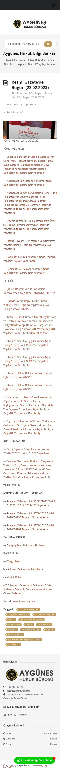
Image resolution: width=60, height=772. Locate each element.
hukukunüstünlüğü (31, 629)
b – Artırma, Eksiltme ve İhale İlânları (23, 569)
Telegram (22, 714)
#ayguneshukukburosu (18, 614)
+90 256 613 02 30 (14, 687)
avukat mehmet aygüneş (32, 619)
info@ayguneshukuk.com (18, 690)
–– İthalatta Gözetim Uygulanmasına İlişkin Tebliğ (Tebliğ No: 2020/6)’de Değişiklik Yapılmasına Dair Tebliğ (27, 361)
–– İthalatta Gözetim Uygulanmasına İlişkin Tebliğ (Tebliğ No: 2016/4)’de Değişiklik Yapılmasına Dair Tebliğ (27, 345)
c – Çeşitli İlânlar (12, 577)
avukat (11, 619)
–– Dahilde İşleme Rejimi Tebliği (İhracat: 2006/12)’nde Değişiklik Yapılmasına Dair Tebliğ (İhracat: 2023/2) (26, 305)
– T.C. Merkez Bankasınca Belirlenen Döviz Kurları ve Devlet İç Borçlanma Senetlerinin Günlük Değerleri (27, 589)
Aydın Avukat (14, 624)
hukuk (29, 624)
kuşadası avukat (15, 634)
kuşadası (50, 629)
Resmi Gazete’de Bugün (29, 93)
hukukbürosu (44, 624)
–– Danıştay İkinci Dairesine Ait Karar (24, 545)
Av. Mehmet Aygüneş (44, 614)
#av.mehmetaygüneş (28, 609)
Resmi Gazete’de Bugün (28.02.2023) (24, 639)
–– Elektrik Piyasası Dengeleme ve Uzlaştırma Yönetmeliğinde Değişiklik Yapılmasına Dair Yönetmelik (29, 244)
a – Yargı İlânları (12, 561)
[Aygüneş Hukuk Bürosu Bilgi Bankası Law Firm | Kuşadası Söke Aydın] (30, 24)
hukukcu (12, 629)
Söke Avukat (13, 644)
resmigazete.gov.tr (24, 601)
